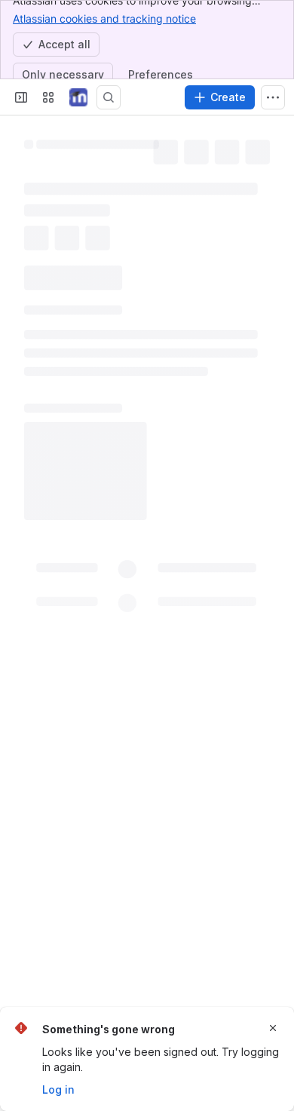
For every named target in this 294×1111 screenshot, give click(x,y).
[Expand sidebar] (21, 97)
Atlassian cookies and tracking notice (104, 18)
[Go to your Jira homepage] (78, 97)
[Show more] (273, 97)
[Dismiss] (273, 1028)
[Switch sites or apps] (48, 97)
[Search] (108, 97)
